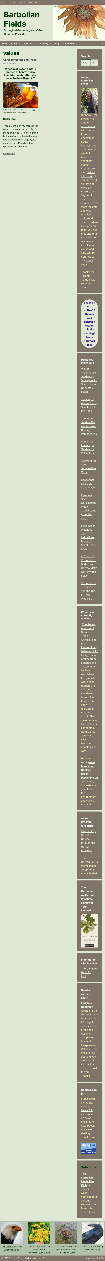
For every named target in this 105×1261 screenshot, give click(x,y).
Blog (57, 43)
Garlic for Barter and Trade (20, 59)
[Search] (94, 63)
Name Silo (87, 1110)
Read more (9, 153)
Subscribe (21, 2)
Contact (12, 2)
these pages (88, 191)
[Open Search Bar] (102, 43)
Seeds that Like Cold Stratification (88, 483)
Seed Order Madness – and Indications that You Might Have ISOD (88, 537)
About (3, 2)
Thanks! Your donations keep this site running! (89, 323)
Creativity (43, 43)
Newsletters (33, 2)
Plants (14, 43)
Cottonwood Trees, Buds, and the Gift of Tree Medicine (88, 591)
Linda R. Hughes (22, 132)
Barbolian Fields (22, 19)
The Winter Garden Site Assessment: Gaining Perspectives (89, 426)
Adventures (68, 43)
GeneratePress (41, 1258)
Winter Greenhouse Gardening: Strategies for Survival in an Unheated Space (89, 380)
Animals (28, 43)
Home (4, 43)
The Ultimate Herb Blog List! (89, 972)
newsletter (87, 203)
